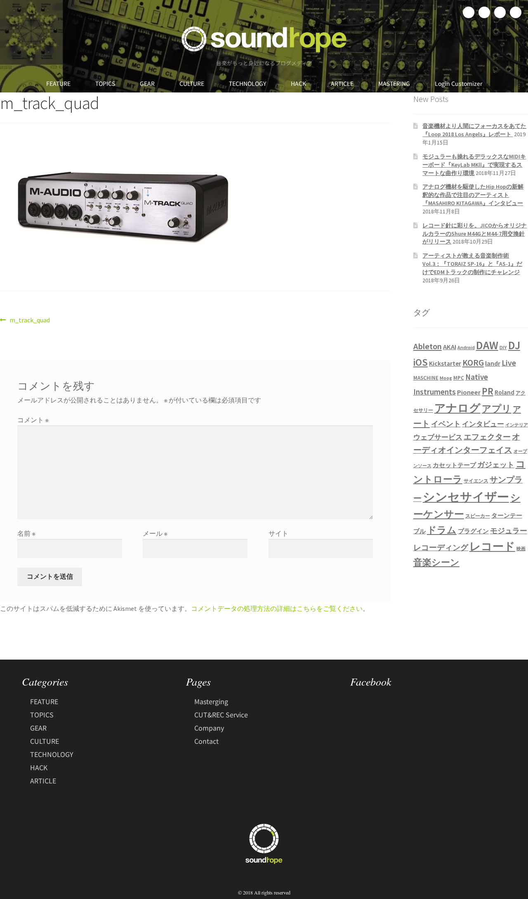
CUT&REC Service (221, 714)
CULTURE (191, 83)
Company (209, 728)
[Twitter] (484, 12)
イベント (446, 423)
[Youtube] (515, 12)
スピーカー (477, 516)
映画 (521, 548)
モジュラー (508, 530)
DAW (487, 345)
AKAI (449, 347)
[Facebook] (468, 12)
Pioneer (469, 392)
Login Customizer (458, 83)
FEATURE (58, 83)
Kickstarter (445, 363)
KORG (473, 362)
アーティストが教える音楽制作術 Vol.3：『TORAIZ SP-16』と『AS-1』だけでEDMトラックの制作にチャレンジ (472, 264)
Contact (206, 741)
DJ (514, 345)
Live (509, 362)
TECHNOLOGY (247, 83)
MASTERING (394, 83)
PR (487, 391)
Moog (446, 378)
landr (492, 363)
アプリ (497, 408)
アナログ (457, 408)
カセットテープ (454, 465)
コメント (33, 420)
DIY (503, 347)
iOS (420, 362)
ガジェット (495, 464)
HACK (298, 83)
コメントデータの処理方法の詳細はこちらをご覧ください (277, 608)
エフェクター (487, 437)
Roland (504, 392)
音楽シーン (436, 562)
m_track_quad (29, 319)
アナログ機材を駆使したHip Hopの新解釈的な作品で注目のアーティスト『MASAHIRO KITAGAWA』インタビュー (472, 195)
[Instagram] (500, 12)
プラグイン (473, 531)
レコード (492, 546)
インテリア (516, 425)
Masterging (211, 701)
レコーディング (440, 547)
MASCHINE (425, 377)
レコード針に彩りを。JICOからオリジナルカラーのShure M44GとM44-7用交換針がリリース (474, 234)
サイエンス (476, 481)
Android (466, 347)
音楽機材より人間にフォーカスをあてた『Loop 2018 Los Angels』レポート (474, 130)
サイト (278, 533)
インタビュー (483, 423)
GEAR (147, 83)
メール (155, 533)
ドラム (442, 530)
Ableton (427, 346)
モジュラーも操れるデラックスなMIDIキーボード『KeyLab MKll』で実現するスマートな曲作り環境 (474, 165)
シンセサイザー (466, 496)
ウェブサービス (437, 437)
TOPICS (105, 83)
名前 (26, 533)
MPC (458, 377)
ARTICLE (342, 83)
